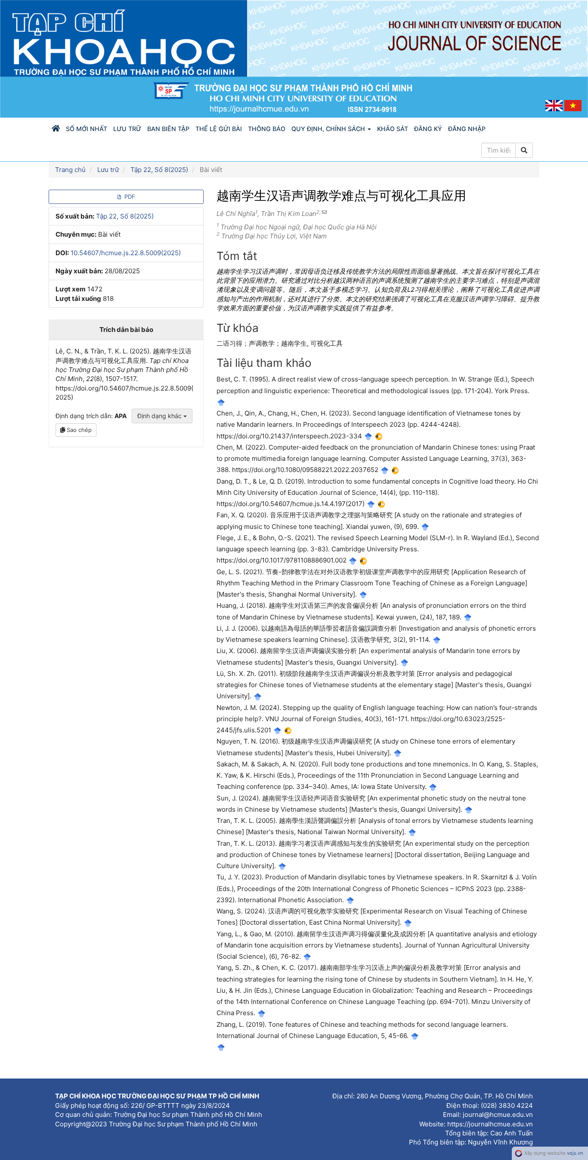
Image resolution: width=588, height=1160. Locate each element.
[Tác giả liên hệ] (324, 212)
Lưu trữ (127, 128)
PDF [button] (129, 196)
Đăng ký (428, 128)
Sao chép (78, 429)
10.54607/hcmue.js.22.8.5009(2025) (126, 253)
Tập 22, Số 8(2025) (159, 170)
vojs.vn (575, 1153)
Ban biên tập (168, 128)
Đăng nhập (467, 128)
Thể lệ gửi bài (218, 128)
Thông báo (266, 128)
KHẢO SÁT (392, 128)
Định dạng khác (160, 415)
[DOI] (379, 436)
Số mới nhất (86, 128)
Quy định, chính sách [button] (329, 128)
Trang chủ (70, 170)
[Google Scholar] (221, 402)
